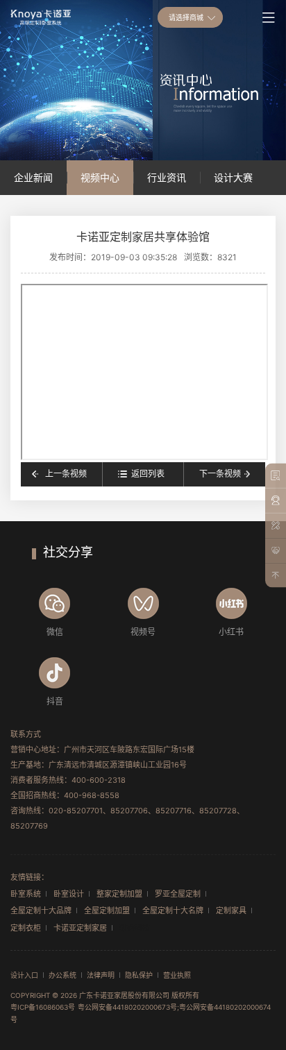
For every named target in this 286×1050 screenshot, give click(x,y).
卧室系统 (25, 894)
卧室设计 (68, 894)
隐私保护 (139, 975)
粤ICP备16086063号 (42, 1007)
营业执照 (177, 975)
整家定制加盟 (119, 894)
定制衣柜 (25, 928)
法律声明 (101, 975)
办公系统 (62, 975)
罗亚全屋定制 (178, 894)
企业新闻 (33, 177)
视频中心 (100, 177)
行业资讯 (166, 177)
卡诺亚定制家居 (80, 928)
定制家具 (231, 910)
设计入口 (24, 975)
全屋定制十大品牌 (41, 910)
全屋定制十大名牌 (172, 910)
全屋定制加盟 (107, 910)
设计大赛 (233, 177)
